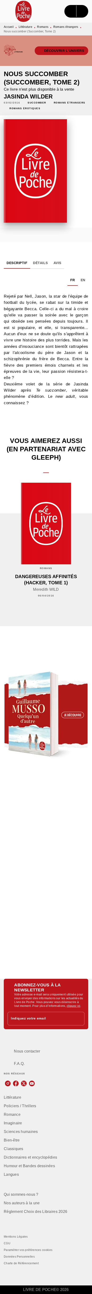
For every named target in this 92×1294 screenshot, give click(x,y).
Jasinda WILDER (28, 96)
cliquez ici (73, 1006)
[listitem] (8, 1083)
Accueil (9, 27)
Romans (42, 27)
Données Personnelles (19, 1256)
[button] (61, 50)
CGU (7, 1243)
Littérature (25, 27)
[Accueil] (23, 11)
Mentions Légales (16, 1236)
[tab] (17, 263)
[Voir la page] (46, 714)
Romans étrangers (65, 27)
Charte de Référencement (21, 1263)
